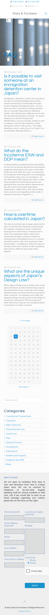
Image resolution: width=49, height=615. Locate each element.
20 (33, 336)
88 (24, 377)
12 (29, 332)
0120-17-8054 (18, 1)
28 (38, 340)
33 (29, 344)
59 (20, 361)
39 (24, 349)
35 (38, 344)
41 (33, 349)
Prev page (26, 320)
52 (20, 357)
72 (16, 369)
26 (29, 340)
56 (38, 357)
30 (16, 344)
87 (20, 377)
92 (20, 382)
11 (24, 332)
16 (16, 336)
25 (24, 340)
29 (11, 344)
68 (29, 365)
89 (29, 377)
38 (20, 349)
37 (16, 349)
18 (24, 336)
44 (16, 353)
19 (29, 336)
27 (33, 340)
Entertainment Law (15, 429)
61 (29, 361)
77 (38, 369)
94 (29, 382)
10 (20, 332)
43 (11, 353)
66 (20, 365)
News (8, 464)
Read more (38, 136)
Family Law (11, 433)
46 (24, 353)
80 (20, 373)
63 (38, 361)
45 (20, 353)
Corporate (11, 420)
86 (16, 377)
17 (20, 336)
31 (20, 344)
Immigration (12, 447)
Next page (23, 387)
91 (38, 377)
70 (38, 365)
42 (38, 349)
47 (29, 353)
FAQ (8, 438)
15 (11, 336)
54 (29, 357)
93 (24, 382)
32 (24, 344)
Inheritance (11, 451)
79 (16, 373)
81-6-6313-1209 (33, 1)
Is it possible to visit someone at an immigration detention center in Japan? (23, 84)
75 (29, 369)
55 (33, 357)
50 (11, 357)
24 (20, 340)
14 (38, 332)
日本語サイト (33, 6)
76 (33, 369)
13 (33, 332)
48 (33, 353)
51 (16, 357)
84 (38, 373)
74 (24, 369)
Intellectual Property (16, 455)
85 (11, 377)
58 (16, 361)
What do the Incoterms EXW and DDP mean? (24, 155)
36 (11, 349)
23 (16, 340)
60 (25, 361)
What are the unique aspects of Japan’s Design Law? (24, 275)
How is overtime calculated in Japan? (24, 216)
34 (33, 344)
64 (11, 365)
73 (20, 369)
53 (24, 357)
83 (33, 373)
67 (24, 365)
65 (16, 365)
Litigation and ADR (15, 460)
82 (29, 373)
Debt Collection (13, 425)
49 (38, 353)
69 (33, 365)
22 (11, 340)
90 (33, 377)
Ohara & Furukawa (24, 14)
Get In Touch (17, 6)
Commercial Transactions (18, 416)
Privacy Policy (25, 611)
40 (29, 349)
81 (24, 373)
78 (11, 373)
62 (33, 361)
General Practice (14, 442)
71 (11, 369)
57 (11, 361)
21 (38, 336)
